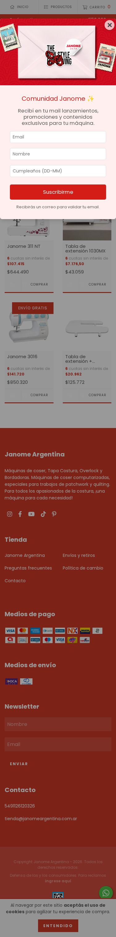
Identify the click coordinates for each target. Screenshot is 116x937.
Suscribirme (58, 192)
